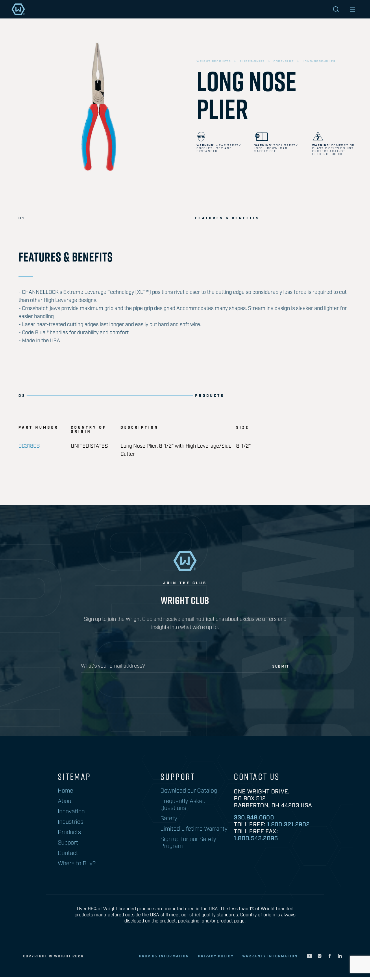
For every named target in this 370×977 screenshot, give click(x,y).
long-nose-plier (319, 61)
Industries (70, 822)
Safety (168, 818)
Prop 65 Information (164, 956)
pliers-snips (252, 61)
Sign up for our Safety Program (188, 843)
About (65, 801)
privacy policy (216, 956)
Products (69, 832)
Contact (68, 853)
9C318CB (29, 446)
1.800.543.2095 (256, 838)
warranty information (270, 956)
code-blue (283, 61)
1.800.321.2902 (288, 824)
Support (68, 843)
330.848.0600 (254, 817)
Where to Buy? (77, 863)
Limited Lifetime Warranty (193, 829)
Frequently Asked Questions (183, 804)
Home (65, 791)
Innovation (71, 811)
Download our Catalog (188, 791)
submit (280, 667)
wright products (214, 61)
